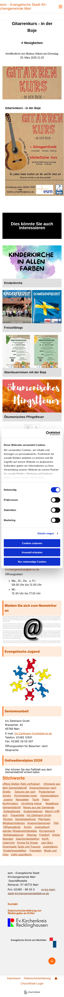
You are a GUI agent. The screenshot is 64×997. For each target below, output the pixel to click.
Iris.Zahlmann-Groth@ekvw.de (33, 733)
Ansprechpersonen (38, 823)
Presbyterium (47, 791)
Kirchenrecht (47, 831)
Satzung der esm (25, 791)
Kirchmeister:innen (25, 795)
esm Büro (47, 842)
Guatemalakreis (33, 811)
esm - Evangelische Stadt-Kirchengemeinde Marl (23, 6)
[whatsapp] (52, 961)
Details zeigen (46, 533)
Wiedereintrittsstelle (24, 831)
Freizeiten (36, 850)
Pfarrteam (44, 819)
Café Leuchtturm (21, 854)
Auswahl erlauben (32, 552)
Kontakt (13, 904)
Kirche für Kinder (27, 842)
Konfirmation (10, 803)
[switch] (55, 499)
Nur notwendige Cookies (32, 561)
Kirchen (8, 819)
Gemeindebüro (49, 795)
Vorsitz (6, 795)
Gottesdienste (11, 811)
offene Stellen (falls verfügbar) (21, 783)
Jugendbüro (50, 846)
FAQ (56, 823)
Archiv (28, 827)
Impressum (14, 978)
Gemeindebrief (11, 807)
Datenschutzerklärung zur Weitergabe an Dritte (25, 912)
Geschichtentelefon (27, 838)
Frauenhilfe (17, 815)
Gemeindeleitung (25, 819)
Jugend (7, 799)
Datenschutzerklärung (37, 978)
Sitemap (32, 834)
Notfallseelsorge (13, 834)
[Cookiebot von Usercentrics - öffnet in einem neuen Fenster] (46, 433)
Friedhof (44, 834)
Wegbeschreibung (13, 823)
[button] (32, 608)
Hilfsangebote (12, 827)
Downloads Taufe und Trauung (21, 846)
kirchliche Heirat (31, 803)
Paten (45, 799)
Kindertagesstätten (14, 850)
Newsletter (22, 799)
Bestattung (52, 803)
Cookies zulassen (32, 543)
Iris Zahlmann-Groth (39, 815)
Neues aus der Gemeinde (38, 807)
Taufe (35, 799)
